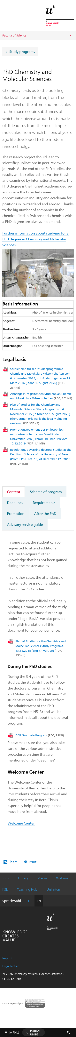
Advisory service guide (25, 524)
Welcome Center (21, 823)
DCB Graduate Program (39, 735)
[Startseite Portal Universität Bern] (60, 15)
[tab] (13, 491)
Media (42, 878)
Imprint (7, 958)
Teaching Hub (27, 889)
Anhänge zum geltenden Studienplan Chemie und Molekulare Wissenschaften (41, 396)
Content (13, 491)
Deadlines (15, 502)
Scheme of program (46, 491)
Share (13, 861)
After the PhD (45, 513)
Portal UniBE (35, 1032)
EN (39, 900)
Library (23, 878)
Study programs (22, 51)
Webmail (62, 878)
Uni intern (54, 889)
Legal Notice (10, 966)
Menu (14, 1032)
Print (32, 861)
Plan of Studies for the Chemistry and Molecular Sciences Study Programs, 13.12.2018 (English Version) (40, 648)
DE (30, 900)
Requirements (44, 502)
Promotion (15, 513)
